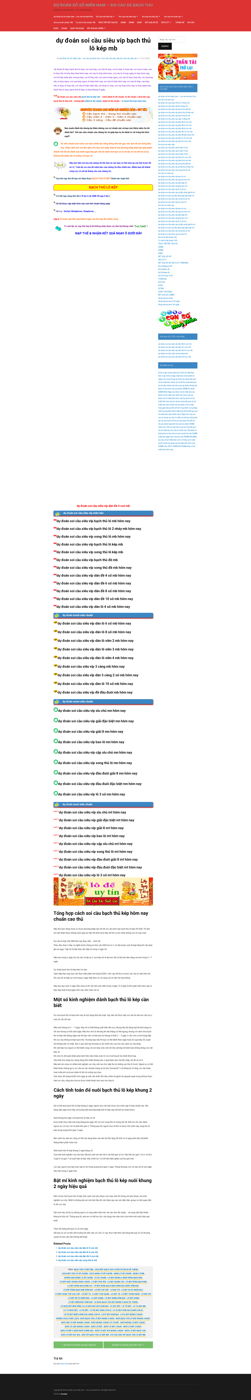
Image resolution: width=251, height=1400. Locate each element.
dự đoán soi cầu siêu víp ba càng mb (173, 106)
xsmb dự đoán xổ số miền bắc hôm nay (179, 443)
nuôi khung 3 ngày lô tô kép (105, 1322)
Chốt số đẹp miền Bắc (174, 376)
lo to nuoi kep (70, 1310)
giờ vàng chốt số (169, 408)
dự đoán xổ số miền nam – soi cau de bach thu (103, 5)
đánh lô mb (138, 1273)
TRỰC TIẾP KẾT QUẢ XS (108, 22)
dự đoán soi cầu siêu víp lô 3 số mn (172, 221)
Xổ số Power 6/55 (165, 276)
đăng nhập (64, 1364)
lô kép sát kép (102, 1290)
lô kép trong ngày (130, 1294)
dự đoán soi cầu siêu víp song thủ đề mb (174, 164)
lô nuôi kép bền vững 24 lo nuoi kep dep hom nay (85, 1306)
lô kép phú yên (98, 1282)
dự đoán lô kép (188, 385)
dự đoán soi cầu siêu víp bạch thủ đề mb (174, 109)
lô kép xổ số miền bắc (79, 1298)
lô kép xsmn (133, 1298)
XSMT (139, 22)
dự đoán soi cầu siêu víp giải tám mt (172, 186)
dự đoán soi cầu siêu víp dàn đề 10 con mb (175, 132)
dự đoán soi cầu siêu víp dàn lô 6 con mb (78, 1252)
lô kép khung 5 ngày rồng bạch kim (125, 1278)
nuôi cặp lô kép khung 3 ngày (75, 1322)
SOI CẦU (190, 22)
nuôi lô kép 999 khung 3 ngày (109, 1330)
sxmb (160, 443)
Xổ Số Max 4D (164, 272)
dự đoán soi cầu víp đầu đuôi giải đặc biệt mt (176, 196)
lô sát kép (115, 1306)
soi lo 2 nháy (182, 440)
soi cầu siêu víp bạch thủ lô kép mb (128, 1335)
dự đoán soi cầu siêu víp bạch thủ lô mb (174, 116)
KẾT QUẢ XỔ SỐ (151, 22)
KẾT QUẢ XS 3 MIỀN (95, 28)
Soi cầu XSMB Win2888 (187, 437)
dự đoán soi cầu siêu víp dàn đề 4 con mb (78, 1256)
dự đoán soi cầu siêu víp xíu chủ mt (172, 202)
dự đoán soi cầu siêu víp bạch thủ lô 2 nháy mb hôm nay (98, 529)
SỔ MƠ (64, 28)
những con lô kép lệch (67, 1318)
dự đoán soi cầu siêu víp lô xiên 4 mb (173, 154)
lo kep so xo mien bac (132, 1290)
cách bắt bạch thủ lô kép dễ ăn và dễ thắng (116, 1269)
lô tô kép (126, 1306)
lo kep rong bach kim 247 (79, 1286)
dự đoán (178, 379)
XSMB (123, 22)
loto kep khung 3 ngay (131, 1314)
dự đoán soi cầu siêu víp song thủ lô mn (174, 231)
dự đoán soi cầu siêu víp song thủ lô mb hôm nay (93, 536)
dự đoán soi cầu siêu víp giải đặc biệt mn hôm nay (96, 721)
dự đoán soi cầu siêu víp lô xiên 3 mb (127, 1345)
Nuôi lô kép (96, 1326)
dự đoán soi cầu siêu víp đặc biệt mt (172, 183)
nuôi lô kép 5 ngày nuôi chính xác (77, 1330)
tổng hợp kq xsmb (165, 298)
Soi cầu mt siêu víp (150, 17)
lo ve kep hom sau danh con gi (128, 1310)
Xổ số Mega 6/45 (165, 266)
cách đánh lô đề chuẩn (100, 1273)
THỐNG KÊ (179, 22)
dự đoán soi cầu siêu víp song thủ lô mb (77, 1260)
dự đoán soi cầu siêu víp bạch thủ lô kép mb (176, 112)
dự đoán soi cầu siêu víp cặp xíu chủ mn (174, 212)
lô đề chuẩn (100, 1278)
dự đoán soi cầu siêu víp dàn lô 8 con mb (174, 160)
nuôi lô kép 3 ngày (132, 1326)
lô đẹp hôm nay (186, 414)
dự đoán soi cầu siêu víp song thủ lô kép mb (176, 167)
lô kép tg (86, 1294)
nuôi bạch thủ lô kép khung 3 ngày (133, 1318)
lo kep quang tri (115, 1282)
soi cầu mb (170, 433)
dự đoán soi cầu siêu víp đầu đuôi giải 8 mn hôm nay (97, 773)
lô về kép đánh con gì (100, 1310)
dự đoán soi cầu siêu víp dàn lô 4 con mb (78, 1248)
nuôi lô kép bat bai (70, 1335)
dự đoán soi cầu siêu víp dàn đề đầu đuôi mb (176, 135)
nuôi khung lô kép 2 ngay (132, 1322)
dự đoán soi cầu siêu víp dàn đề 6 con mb (175, 125)
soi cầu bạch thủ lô (168, 421)
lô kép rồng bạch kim (136, 1282)
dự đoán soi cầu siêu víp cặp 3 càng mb (80, 1345)
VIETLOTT (165, 22)
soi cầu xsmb (180, 433)
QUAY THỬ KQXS (77, 28)
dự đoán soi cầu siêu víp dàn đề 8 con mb (175, 128)
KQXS (56, 28)
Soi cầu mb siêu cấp (127, 17)
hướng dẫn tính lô (169, 411)
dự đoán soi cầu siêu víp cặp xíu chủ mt (174, 180)
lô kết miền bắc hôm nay (80, 1302)
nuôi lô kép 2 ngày (113, 1326)
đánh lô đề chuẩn (93, 101)
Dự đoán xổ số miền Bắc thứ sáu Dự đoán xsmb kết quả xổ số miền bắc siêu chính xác (177, 401)
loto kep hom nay (110, 1314)
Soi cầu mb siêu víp (104, 17)
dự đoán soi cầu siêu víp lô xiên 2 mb (173, 148)
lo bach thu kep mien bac (134, 101)
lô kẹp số (115, 1290)
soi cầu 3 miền (175, 417)
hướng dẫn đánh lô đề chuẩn (78, 1278)
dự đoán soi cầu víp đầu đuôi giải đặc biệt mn (176, 228)
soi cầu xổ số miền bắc (167, 440)
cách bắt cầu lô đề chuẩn (75, 1273)
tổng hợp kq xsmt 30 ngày (168, 304)
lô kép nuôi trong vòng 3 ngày (75, 1282)
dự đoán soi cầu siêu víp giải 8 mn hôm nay (90, 732)
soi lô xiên (191, 440)
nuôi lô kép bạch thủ (135, 1330)
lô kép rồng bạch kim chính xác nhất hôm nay (116, 1286)
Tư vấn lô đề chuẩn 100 (85, 22)
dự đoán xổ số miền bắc (182, 392)
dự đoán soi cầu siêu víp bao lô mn (172, 208)
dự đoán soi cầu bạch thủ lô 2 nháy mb (174, 103)
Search (165, 46)
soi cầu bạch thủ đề (184, 421)
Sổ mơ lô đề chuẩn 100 (63, 22)
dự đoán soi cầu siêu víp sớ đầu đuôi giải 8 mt (176, 192)
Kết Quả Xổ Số (183, 411)
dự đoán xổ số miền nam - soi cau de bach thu (79, 58)
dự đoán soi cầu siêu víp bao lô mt (172, 176)
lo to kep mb (139, 1306)
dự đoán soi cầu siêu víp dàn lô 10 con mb (175, 138)
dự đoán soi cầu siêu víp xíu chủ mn (172, 234)
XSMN (131, 22)
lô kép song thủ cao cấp (67, 1294)
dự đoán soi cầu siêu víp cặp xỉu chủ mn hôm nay (95, 752)
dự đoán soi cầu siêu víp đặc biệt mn (173, 215)
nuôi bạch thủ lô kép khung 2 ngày (97, 1318)
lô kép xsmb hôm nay (115, 1298)
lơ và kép (84, 1310)
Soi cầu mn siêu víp (172, 17)
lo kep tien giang (100, 1294)
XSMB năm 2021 (165, 446)
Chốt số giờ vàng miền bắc (169, 373)
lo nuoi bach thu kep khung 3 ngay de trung (116, 1302)
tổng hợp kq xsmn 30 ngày (169, 301)
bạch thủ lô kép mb (90, 97)
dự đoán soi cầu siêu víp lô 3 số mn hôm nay (91, 794)
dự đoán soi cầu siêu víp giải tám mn (173, 218)
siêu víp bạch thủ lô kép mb (95, 1335)
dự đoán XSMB (181, 389)
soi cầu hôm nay (176, 427)
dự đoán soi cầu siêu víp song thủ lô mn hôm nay (95, 763)
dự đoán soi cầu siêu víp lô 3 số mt (172, 189)
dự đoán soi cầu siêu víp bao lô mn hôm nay (91, 742)
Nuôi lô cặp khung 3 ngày (77, 1326)
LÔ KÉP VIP (146, 1294)
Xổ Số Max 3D (164, 269)
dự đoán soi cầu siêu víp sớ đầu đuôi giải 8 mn (176, 224)
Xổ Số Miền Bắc (184, 446)
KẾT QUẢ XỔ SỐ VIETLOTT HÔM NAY (173, 263)
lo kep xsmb (97, 1298)
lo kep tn (115, 1294)
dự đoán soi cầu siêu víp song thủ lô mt (174, 199)
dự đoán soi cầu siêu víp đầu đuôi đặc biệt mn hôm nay (99, 784)
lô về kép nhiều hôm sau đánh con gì (82, 1314)
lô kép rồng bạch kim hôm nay (78, 1290)
